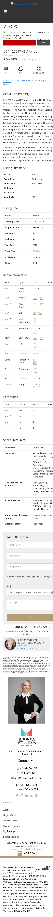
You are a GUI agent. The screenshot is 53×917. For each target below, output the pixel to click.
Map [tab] (5, 84)
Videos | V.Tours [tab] (44, 80)
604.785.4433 (23, 645)
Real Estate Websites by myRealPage (26, 849)
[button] (17, 795)
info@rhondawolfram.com (29, 648)
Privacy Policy (31, 846)
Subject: (10, 586)
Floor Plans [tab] (27, 80)
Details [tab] (7, 80)
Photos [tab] (16, 80)
